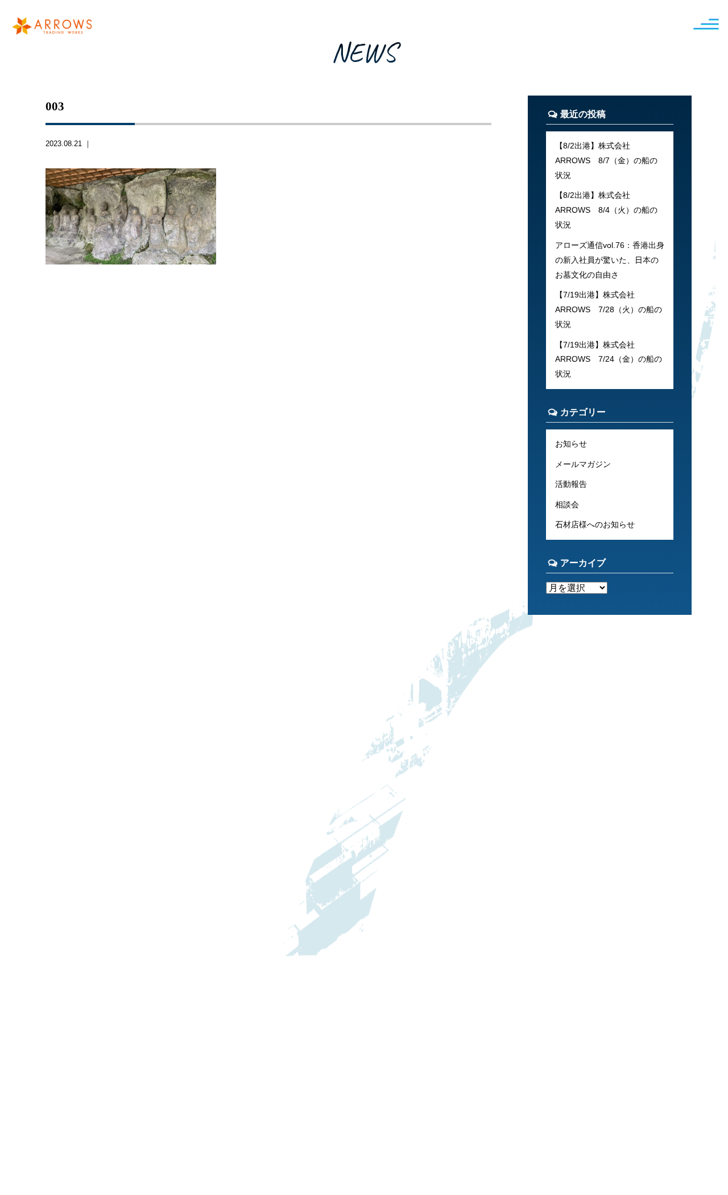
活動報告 (571, 484)
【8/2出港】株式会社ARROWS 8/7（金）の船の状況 (606, 160)
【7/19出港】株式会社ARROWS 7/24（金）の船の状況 (608, 359)
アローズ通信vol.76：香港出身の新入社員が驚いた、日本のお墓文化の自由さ (609, 260)
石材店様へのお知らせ (595, 524)
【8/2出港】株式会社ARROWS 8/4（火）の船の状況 (606, 210)
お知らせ (571, 443)
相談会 (567, 504)
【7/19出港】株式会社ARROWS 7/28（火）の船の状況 (608, 309)
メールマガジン (583, 464)
